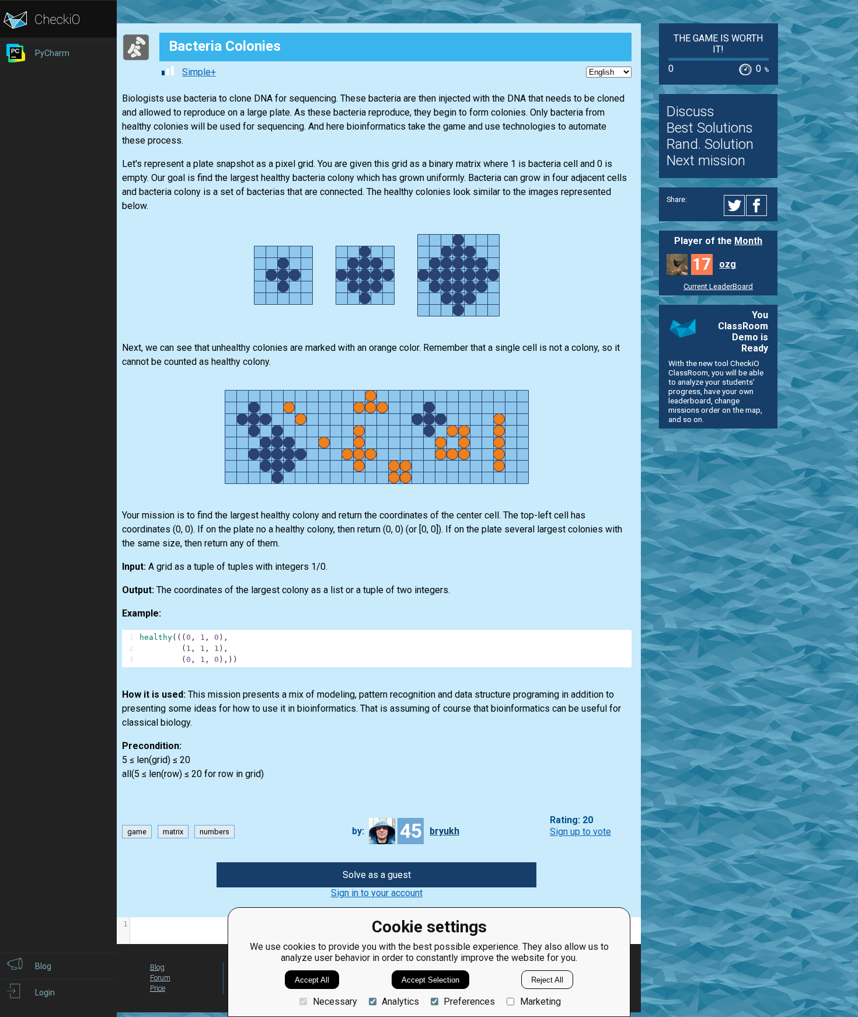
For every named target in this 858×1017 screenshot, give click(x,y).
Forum (160, 977)
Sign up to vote (580, 831)
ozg (727, 264)
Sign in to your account (377, 892)
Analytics (400, 1001)
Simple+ (199, 72)
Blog (157, 967)
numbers (214, 831)
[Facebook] (758, 205)
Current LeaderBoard (718, 286)
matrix (173, 831)
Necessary (335, 1001)
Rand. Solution (710, 144)
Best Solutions (710, 128)
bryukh (444, 831)
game (137, 831)
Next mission (706, 160)
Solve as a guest (377, 874)
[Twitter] (735, 205)
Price (157, 988)
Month (748, 240)
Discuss (690, 111)
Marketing (540, 1001)
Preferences (469, 1001)
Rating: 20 (571, 820)
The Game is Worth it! (718, 44)
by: (358, 831)
